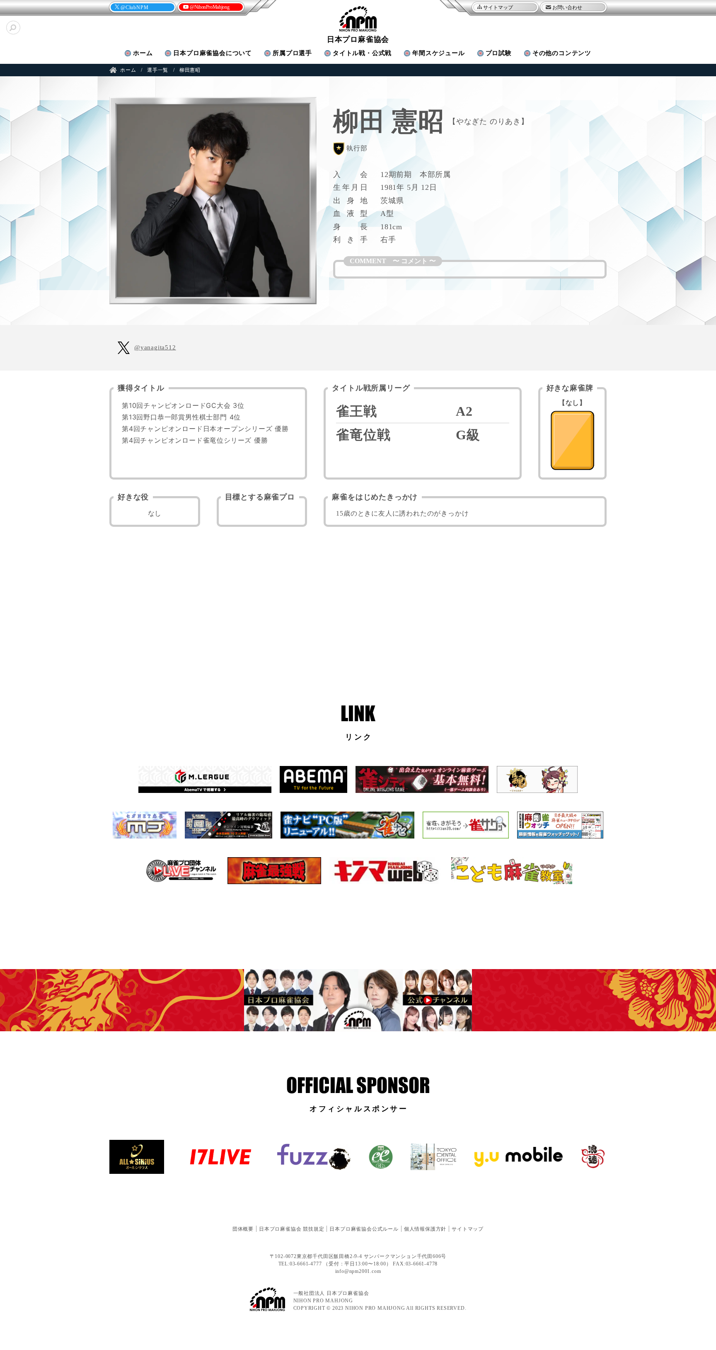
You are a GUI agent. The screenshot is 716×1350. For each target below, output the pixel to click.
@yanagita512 (155, 347)
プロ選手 (292, 53)
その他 (561, 53)
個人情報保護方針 (425, 1229)
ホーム (142, 53)
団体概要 (243, 1229)
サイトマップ (498, 7)
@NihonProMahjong (209, 7)
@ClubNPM (134, 7)
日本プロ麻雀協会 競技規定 (291, 1229)
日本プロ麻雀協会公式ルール (363, 1229)
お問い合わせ (567, 7)
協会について (212, 53)
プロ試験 (499, 53)
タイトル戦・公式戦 (362, 53)
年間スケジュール (438, 53)
